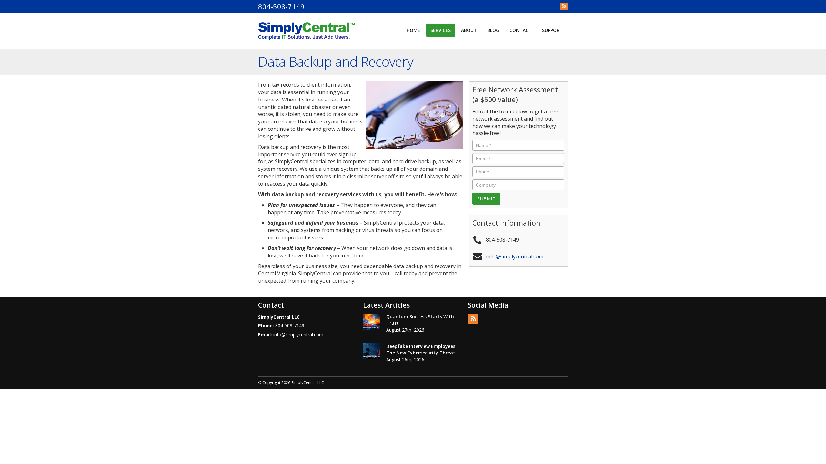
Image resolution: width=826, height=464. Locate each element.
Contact (520, 30)
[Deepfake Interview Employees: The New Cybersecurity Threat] (371, 351)
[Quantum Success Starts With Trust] (371, 322)
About (469, 30)
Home (413, 30)
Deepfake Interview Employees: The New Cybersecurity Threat (421, 349)
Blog (493, 30)
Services (440, 30)
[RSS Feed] (564, 6)
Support (552, 30)
